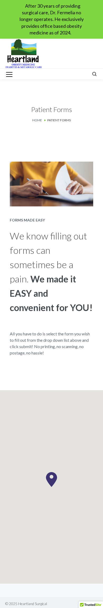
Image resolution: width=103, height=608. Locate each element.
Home (37, 120)
